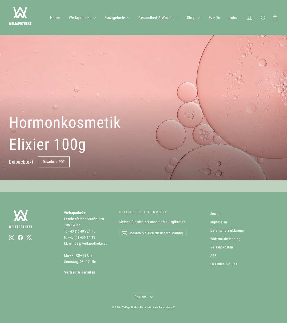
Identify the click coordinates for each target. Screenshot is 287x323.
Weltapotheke (81, 17)
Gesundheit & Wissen (156, 17)
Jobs (233, 17)
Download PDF (54, 162)
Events (214, 17)
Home (55, 17)
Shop (191, 17)
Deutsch (141, 297)
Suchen (216, 214)
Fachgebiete (115, 17)
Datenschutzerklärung (227, 230)
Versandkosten (221, 247)
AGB (213, 256)
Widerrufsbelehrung (225, 239)
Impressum (218, 222)
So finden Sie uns (223, 264)
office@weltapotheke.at (88, 243)
